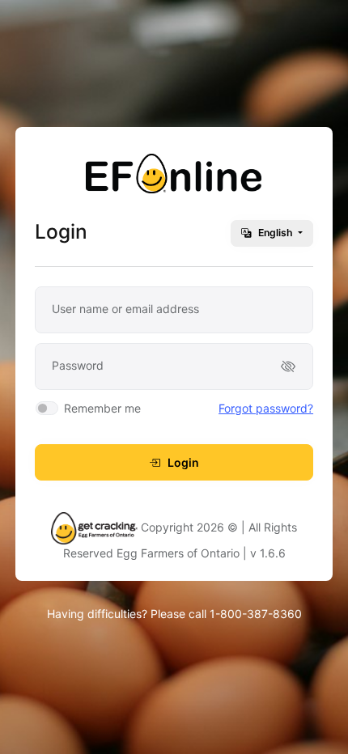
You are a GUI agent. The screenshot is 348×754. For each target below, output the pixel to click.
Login (182, 462)
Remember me (102, 408)
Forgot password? (266, 408)
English (275, 233)
